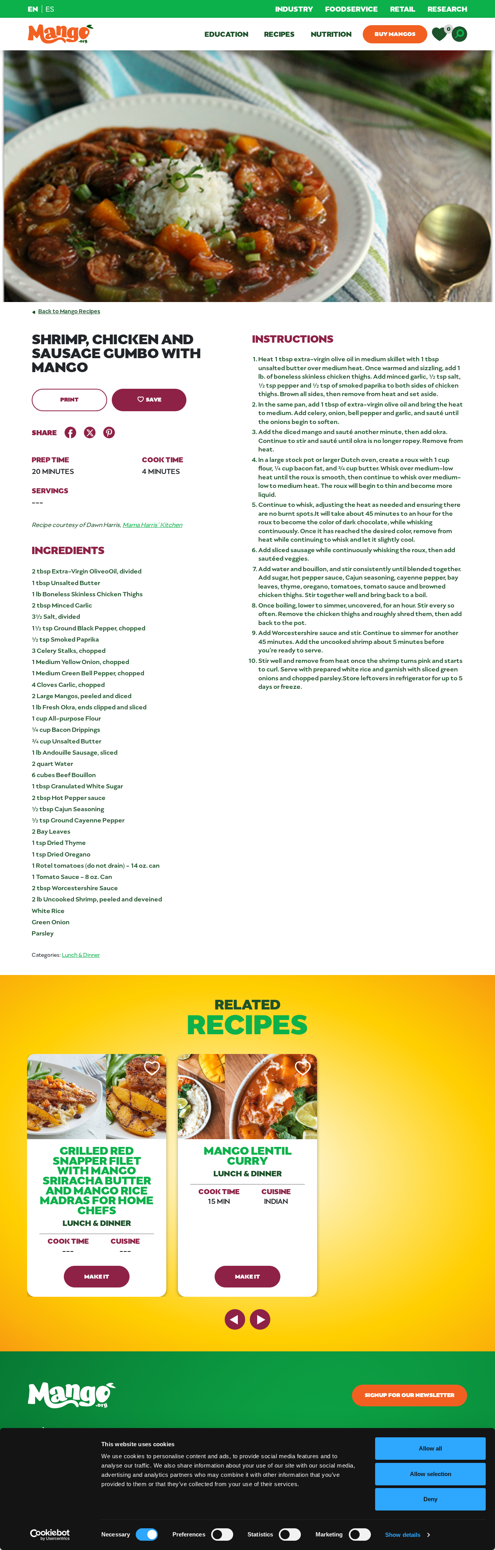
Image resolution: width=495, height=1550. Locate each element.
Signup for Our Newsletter (409, 1395)
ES (50, 9)
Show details (402, 1534)
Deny (430, 1499)
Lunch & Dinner (81, 954)
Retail (402, 9)
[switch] (222, 1534)
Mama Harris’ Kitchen (152, 524)
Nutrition (331, 34)
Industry (294, 9)
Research (447, 9)
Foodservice (351, 9)
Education (226, 34)
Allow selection (430, 1474)
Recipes (279, 34)
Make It (96, 1276)
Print (69, 399)
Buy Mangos (395, 34)
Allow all (430, 1448)
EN (33, 9)
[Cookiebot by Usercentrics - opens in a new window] (50, 1535)
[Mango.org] (172, 1395)
